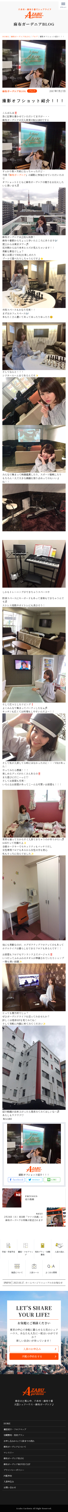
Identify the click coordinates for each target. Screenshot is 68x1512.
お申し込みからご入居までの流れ (19, 1440)
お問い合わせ (10, 1487)
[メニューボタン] (63, 5)
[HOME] (30, 1413)
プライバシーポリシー (14, 1469)
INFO (7, 1282)
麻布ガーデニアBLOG (14, 1458)
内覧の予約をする (32, 1356)
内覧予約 (8, 1475)
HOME (7, 1423)
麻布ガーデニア (17, 175)
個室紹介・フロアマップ (15, 1429)
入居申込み (9, 1481)
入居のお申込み (32, 1349)
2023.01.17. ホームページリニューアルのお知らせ (38, 1282)
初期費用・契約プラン (14, 1435)
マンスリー (9, 1452)
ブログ (32, 90)
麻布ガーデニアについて (15, 1446)
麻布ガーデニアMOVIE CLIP (17, 1464)
